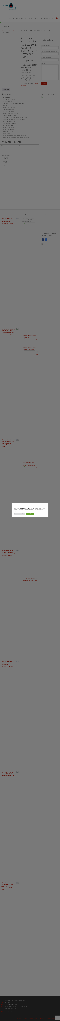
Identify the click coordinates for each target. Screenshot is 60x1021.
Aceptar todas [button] (30, 513)
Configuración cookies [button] (19, 513)
